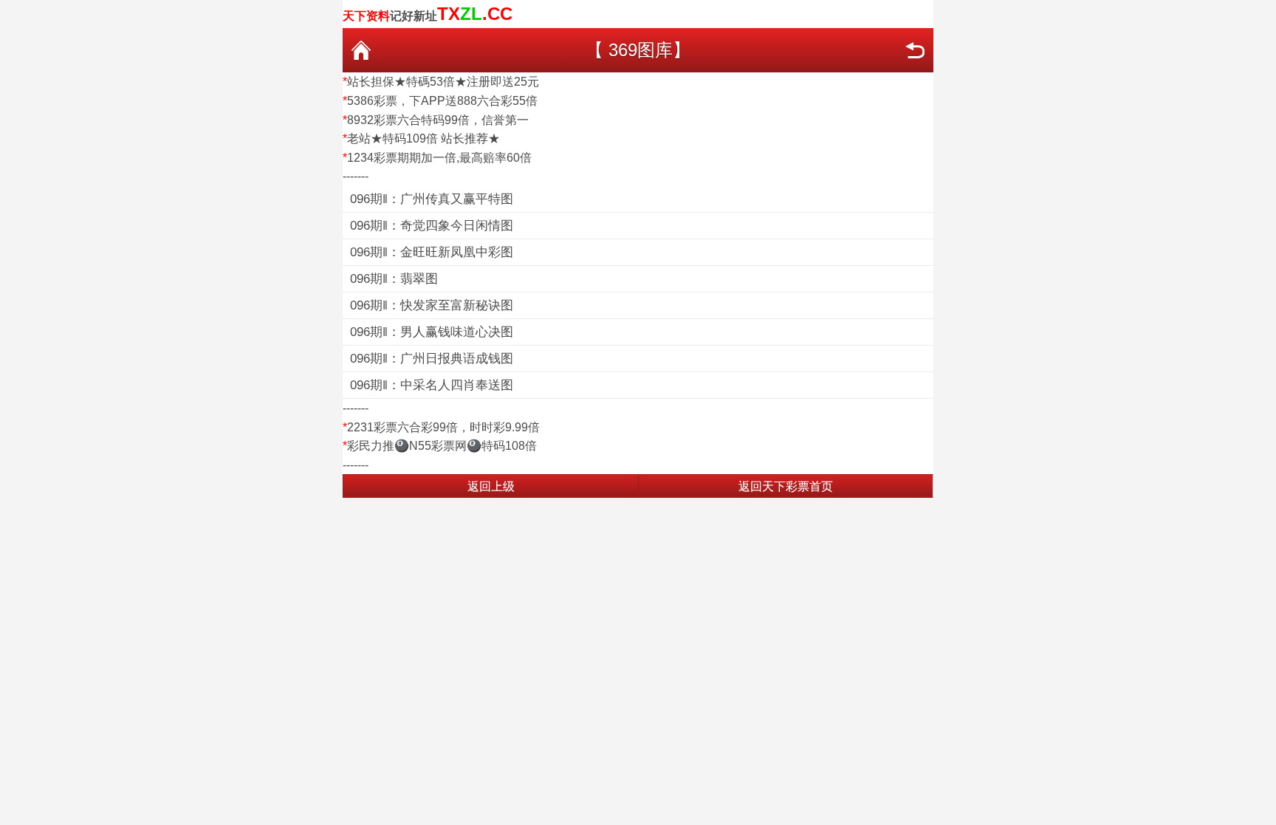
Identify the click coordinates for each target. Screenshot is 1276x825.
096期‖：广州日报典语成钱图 (431, 359)
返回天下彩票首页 (785, 486)
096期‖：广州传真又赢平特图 (431, 199)
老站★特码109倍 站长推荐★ (423, 138)
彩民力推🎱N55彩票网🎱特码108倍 (442, 445)
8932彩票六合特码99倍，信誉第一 (438, 120)
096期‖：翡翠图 (394, 279)
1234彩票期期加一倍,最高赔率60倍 (439, 157)
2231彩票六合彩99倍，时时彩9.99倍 (443, 427)
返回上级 (491, 486)
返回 (915, 50)
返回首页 (361, 50)
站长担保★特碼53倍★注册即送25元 (443, 81)
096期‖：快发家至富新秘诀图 (431, 305)
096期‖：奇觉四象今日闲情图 (431, 226)
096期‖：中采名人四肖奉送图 (431, 385)
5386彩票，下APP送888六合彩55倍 (442, 101)
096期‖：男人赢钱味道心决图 (431, 332)
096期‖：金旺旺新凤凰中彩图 (431, 252)
